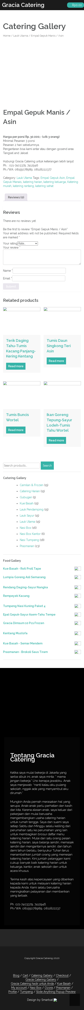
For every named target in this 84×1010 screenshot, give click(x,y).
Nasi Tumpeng (29, 540)
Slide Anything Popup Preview (56, 991)
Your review (11, 247)
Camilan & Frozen (31, 485)
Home (6, 35)
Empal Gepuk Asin (53, 177)
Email (7, 278)
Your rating (10, 243)
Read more (15, 366)
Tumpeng (26, 991)
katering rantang (23, 186)
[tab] (16, 197)
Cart (25, 975)
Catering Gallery (42, 975)
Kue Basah (26, 503)
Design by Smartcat (40, 999)
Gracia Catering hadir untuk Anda (32, 983)
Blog (16, 975)
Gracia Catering (23, 5)
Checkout (62, 975)
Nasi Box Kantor (30, 533)
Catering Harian (30, 491)
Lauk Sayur (27, 515)
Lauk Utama (20, 35)
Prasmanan (27, 546)
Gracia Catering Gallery (40, 979)
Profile (12, 991)
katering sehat (44, 186)
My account (19, 987)
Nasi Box (25, 527)
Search (47, 465)
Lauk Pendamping (31, 509)
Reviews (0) (16, 197)
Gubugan (26, 497)
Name (8, 270)
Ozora (49, 987)
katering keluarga (54, 182)
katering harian (32, 182)
